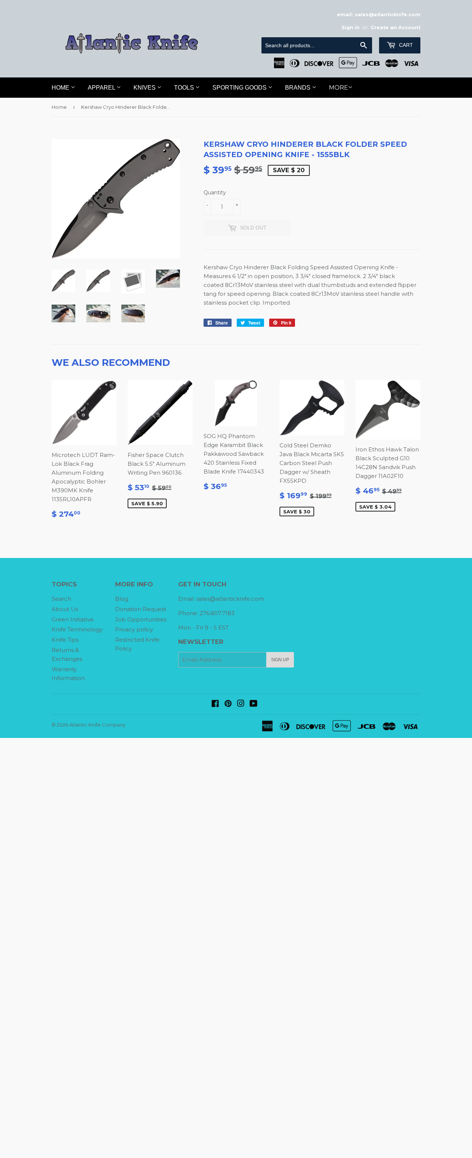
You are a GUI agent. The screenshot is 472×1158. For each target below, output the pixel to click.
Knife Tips (65, 639)
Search (61, 598)
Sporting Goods (240, 87)
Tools (184, 87)
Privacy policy (134, 629)
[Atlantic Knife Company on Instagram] (240, 704)
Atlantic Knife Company (97, 725)
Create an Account (395, 27)
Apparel (102, 87)
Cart (405, 45)
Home (61, 87)
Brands (298, 87)
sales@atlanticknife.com (230, 598)
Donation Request (140, 609)
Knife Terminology (77, 629)
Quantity (215, 192)
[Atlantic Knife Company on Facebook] (215, 704)
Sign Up (280, 659)
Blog (121, 598)
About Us (65, 609)
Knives (145, 87)
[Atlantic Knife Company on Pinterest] (228, 704)
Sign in (350, 27)
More (338, 87)
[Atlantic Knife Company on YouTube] (253, 704)
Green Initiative (73, 619)
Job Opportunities (140, 619)
